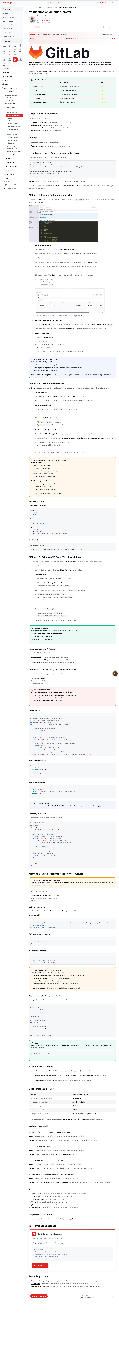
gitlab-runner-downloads (57, 911)
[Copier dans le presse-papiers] (113, 162)
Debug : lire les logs (37, 1281)
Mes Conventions (9, 25)
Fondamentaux (52, 7)
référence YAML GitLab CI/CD (66, 1154)
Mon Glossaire (7, 32)
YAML (69, 90)
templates (67, 329)
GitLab (67, 64)
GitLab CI (91, 262)
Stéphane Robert (42, 16)
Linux (31, 915)
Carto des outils (8, 36)
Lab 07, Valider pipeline (66, 1219)
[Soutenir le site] (115, 673)
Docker (66, 1045)
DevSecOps (7, 3)
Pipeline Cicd (37, 7)
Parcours (32, 34)
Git (40, 818)
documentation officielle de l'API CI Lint (53, 806)
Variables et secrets (38, 1286)
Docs (30, 7)
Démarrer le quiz (41, 1265)
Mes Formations (8, 21)
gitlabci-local (37, 1000)
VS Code (43, 94)
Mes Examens (7, 28)
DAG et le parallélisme (76, 316)
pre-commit (42, 678)
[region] (72, 925)
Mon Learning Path (9, 17)
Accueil (5, 13)
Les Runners (35, 1283)
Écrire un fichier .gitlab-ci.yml (41, 146)
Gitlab (44, 7)
